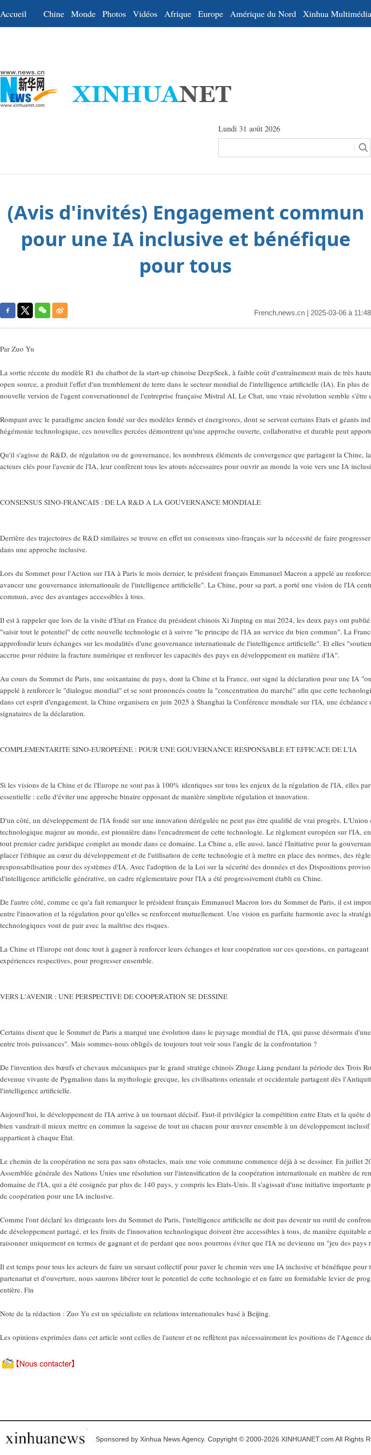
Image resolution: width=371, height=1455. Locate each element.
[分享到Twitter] (25, 310)
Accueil (13, 13)
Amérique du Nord (263, 13)
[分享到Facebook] (7, 310)
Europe (210, 13)
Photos (114, 13)
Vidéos (145, 13)
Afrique (177, 13)
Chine (53, 13)
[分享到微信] (42, 310)
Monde (83, 13)
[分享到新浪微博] (60, 310)
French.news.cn (279, 313)
